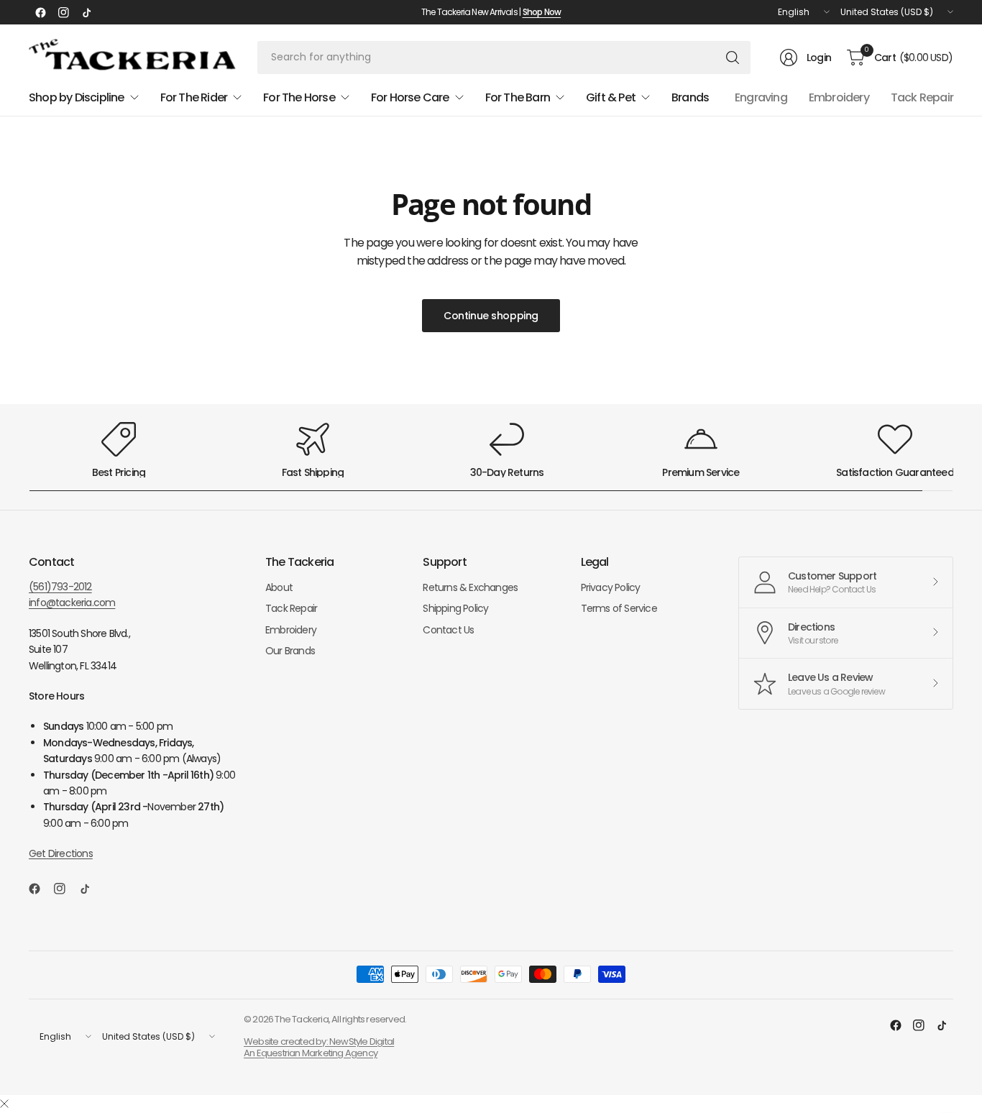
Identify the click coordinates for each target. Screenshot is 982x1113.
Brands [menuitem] (690, 97)
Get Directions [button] (61, 853)
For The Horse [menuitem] (299, 97)
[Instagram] (63, 12)
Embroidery (839, 97)
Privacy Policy (611, 587)
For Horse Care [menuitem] (410, 97)
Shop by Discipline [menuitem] (76, 97)
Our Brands (290, 650)
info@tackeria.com (72, 602)
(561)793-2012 (60, 587)
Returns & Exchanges (470, 587)
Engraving (761, 97)
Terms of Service (619, 608)
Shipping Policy (455, 608)
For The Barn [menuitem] (517, 97)
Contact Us (448, 630)
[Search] (733, 57)
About (279, 587)
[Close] (4, 1104)
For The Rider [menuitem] (194, 97)
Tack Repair (922, 97)
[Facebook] (40, 12)
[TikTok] (86, 12)
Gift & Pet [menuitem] (610, 97)
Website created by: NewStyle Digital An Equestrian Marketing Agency (319, 1047)
